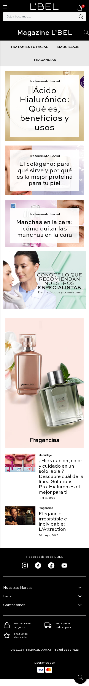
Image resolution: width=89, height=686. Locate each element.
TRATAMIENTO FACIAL (29, 47)
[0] (79, 7)
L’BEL (44, 33)
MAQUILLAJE (68, 47)
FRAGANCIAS (45, 59)
